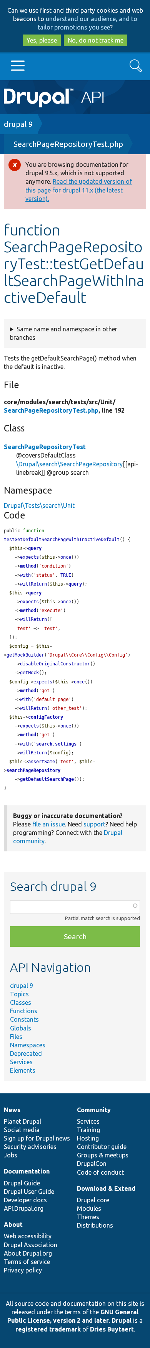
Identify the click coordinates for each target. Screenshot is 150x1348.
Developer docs (25, 1200)
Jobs (10, 1155)
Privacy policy (23, 1270)
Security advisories (30, 1146)
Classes (20, 1002)
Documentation (27, 1171)
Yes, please (42, 40)
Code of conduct (100, 1172)
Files (16, 1036)
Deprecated (26, 1053)
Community (94, 1109)
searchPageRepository (33, 770)
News (12, 1109)
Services (21, 1061)
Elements (22, 1070)
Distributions (95, 1225)
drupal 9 (18, 124)
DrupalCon (92, 1163)
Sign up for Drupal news (37, 1138)
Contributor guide (102, 1146)
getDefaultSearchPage (47, 779)
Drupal (122, 1320)
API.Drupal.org (23, 1208)
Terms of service (27, 1261)
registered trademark (48, 1329)
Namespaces (27, 1045)
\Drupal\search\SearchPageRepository (69, 464)
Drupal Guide (22, 1183)
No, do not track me (95, 40)
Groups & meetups (102, 1155)
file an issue (48, 824)
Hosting (88, 1138)
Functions (23, 1010)
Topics (19, 994)
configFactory (45, 717)
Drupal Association (30, 1244)
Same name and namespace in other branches (63, 333)
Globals (20, 1028)
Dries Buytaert (112, 1329)
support (94, 824)
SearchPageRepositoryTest (45, 446)
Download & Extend (106, 1188)
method (28, 566)
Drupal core (93, 1200)
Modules (89, 1208)
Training (88, 1129)
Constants (24, 1019)
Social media (22, 1129)
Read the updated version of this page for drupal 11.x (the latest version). (78, 190)
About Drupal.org (28, 1253)
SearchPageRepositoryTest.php (68, 144)
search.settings (56, 744)
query (35, 548)
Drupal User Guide (29, 1191)
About (13, 1224)
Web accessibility (28, 1236)
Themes (88, 1216)
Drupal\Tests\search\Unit (39, 505)
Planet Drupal (22, 1121)
